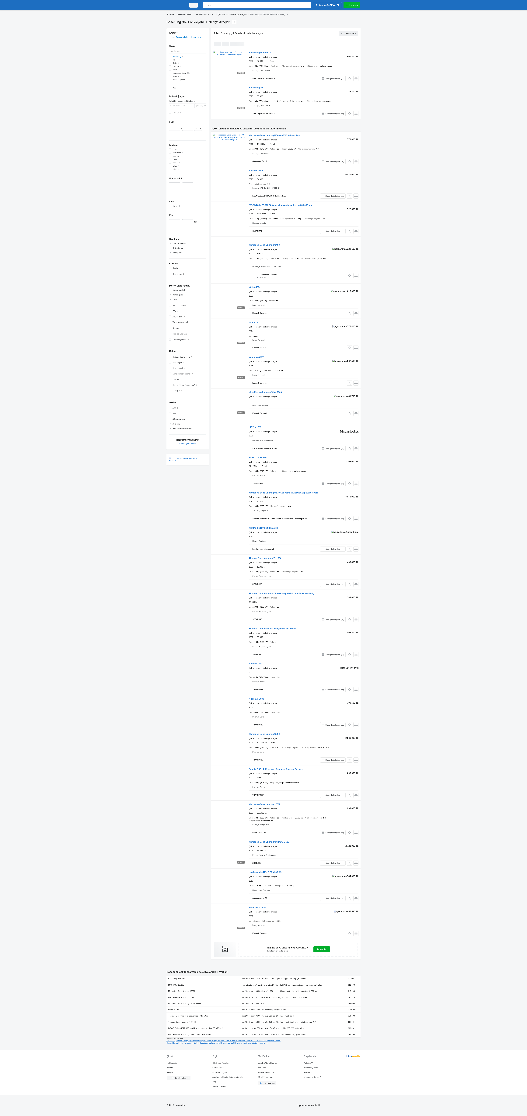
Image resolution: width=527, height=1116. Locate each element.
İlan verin (321, 949)
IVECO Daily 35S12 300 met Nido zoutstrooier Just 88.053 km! (280, 205)
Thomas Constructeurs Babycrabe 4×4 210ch (272, 628)
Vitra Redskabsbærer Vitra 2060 (265, 392)
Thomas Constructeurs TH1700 (265, 558)
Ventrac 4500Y (256, 357)
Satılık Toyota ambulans (204, 1043)
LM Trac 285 (255, 427)
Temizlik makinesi (223, 1043)
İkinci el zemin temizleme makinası (240, 1041)
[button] (349, 78)
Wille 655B (254, 287)
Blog (214, 1082)
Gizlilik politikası (219, 1068)
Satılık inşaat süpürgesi (241, 1043)
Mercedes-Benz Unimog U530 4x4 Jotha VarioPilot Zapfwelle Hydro (283, 493)
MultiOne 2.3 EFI (257, 907)
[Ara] (206, 5)
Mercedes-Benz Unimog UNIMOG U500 (269, 842)
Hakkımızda (172, 1063)
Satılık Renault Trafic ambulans (180, 1043)
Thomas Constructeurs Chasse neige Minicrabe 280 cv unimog (281, 593)
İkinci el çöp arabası (216, 1041)
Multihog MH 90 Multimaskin (263, 528)
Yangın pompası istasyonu (195, 1041)
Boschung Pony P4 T (260, 52)
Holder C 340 (255, 664)
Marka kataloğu (219, 1086)
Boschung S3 (256, 87)
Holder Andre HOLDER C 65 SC (265, 872)
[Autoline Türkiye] (176, 5)
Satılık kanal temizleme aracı (268, 1041)
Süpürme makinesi (260, 1043)
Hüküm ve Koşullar (220, 1063)
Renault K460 (256, 170)
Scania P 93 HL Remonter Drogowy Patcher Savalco (276, 769)
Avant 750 (254, 322)
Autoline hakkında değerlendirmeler (227, 1077)
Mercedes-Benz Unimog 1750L (265, 804)
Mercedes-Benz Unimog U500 (264, 734)
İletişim (170, 1072)
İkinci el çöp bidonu (175, 1041)
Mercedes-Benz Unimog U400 (264, 245)
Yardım (170, 1068)
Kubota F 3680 (256, 699)
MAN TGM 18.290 (258, 457)
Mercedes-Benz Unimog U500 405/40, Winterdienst (275, 135)
